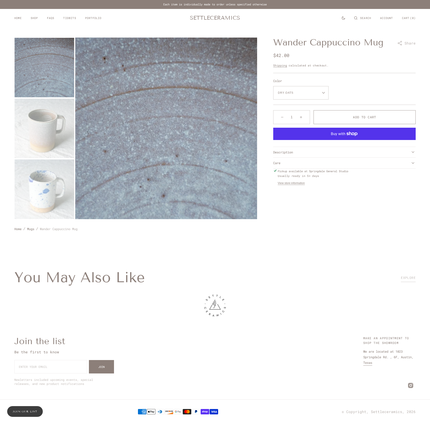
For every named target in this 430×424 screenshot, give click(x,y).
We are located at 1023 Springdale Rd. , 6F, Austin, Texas (388, 357)
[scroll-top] (420, 414)
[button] (362, 18)
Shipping (280, 65)
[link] (215, 306)
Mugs (30, 229)
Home (18, 229)
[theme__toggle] (343, 18)
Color (277, 81)
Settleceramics (386, 411)
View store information (291, 183)
